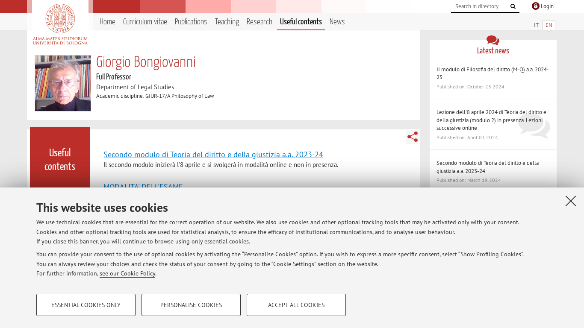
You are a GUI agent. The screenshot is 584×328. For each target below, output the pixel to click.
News (337, 22)
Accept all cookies (296, 305)
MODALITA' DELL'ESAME (143, 187)
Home (107, 22)
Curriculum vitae (145, 22)
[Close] (571, 201)
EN (549, 25)
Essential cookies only (86, 305)
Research (259, 22)
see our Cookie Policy (127, 273)
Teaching (227, 22)
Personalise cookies (191, 305)
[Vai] (513, 6)
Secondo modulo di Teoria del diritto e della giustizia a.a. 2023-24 (213, 154)
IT (536, 25)
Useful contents (301, 22)
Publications (191, 22)
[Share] (412, 137)
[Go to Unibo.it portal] (60, 24)
